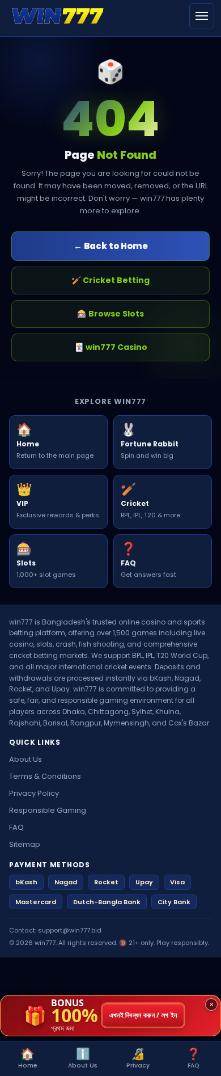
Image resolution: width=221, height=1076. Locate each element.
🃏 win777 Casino (110, 347)
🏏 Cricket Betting (110, 280)
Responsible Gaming (47, 810)
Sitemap (24, 844)
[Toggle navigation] (201, 15)
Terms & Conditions (45, 776)
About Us (25, 759)
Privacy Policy (34, 793)
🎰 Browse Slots (110, 313)
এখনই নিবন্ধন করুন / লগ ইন (143, 1015)
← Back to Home (111, 246)
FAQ (16, 827)
